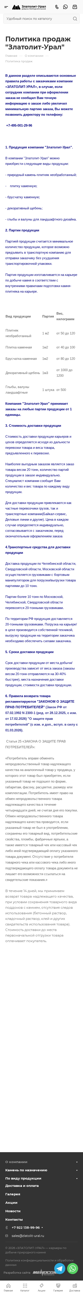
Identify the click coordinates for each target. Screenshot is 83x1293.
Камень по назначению (26, 1170)
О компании (16, 1162)
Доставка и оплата (22, 1186)
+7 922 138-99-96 (26, 1227)
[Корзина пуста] (74, 7)
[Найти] (76, 19)
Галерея (12, 1194)
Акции (11, 1202)
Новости (13, 1211)
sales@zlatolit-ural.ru (28, 1236)
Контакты (14, 1219)
